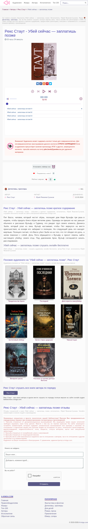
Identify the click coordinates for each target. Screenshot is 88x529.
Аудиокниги (17, 3)
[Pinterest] (47, 83)
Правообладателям (9, 503)
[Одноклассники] (44, 83)
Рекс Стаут (10, 197)
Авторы (35, 3)
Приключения (50, 514)
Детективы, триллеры (17, 189)
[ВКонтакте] (37, 83)
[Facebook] (40, 83)
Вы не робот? (10, 470)
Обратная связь (8, 516)
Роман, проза (50, 511)
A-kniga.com (83, 522)
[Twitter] (50, 83)
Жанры (26, 3)
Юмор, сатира (51, 516)
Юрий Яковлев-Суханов (45, 197)
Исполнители (45, 3)
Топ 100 (56, 3)
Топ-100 (4, 508)
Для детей (49, 508)
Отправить (44, 484)
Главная (4, 500)
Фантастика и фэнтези (54, 503)
